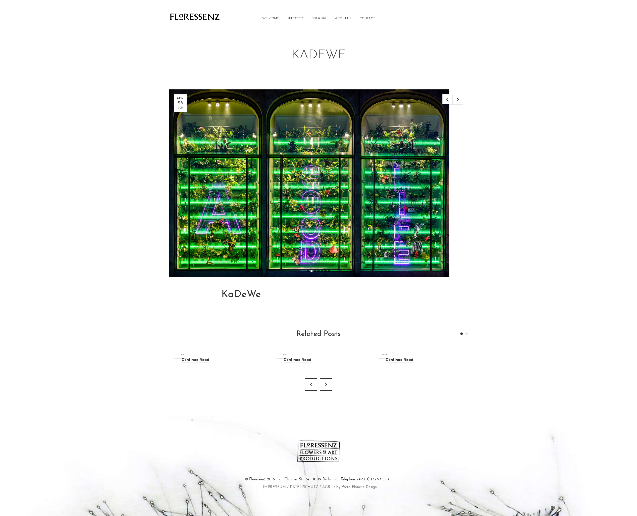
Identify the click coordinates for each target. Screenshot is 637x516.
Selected (295, 18)
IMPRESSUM (274, 487)
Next (458, 99)
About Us (343, 18)
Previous (447, 99)
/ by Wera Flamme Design (355, 487)
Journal (319, 18)
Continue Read (195, 360)
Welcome (270, 18)
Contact (367, 18)
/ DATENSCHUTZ (302, 487)
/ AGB (324, 487)
